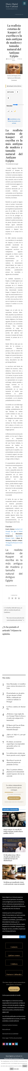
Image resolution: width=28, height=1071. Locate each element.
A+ (8, 111)
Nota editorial (6, 1029)
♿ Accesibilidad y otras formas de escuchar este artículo (14, 121)
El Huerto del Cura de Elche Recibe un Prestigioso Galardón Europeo (15, 727)
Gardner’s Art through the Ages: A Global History (14, 531)
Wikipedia (9, 545)
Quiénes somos (14, 955)
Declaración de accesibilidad (10, 1034)
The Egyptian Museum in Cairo (14, 543)
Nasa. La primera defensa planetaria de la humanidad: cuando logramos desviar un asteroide (15, 772)
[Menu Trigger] (24, 3)
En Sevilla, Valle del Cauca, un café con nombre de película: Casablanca (13, 610)
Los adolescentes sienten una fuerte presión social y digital (16, 754)
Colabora (14, 964)
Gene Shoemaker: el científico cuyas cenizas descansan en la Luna (16, 686)
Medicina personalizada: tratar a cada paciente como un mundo (14, 883)
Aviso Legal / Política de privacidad (12, 1038)
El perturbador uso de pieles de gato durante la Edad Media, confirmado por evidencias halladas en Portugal (15, 697)
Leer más (16, 1068)
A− (12, 111)
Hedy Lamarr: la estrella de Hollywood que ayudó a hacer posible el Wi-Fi (13, 831)
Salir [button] (12, 1068)
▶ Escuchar (11, 92)
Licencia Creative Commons (10, 1025)
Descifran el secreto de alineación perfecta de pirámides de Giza (14, 762)
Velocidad (9, 106)
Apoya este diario (14, 798)
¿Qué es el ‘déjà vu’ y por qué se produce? (16, 735)
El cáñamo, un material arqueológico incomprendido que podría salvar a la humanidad (16, 745)
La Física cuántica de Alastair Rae (16, 708)
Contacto (14, 947)
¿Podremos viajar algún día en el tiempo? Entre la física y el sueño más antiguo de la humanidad (16, 717)
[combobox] (14, 936)
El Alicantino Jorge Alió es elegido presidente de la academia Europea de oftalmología (12, 857)
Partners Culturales (14, 974)
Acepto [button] (24, 1066)
